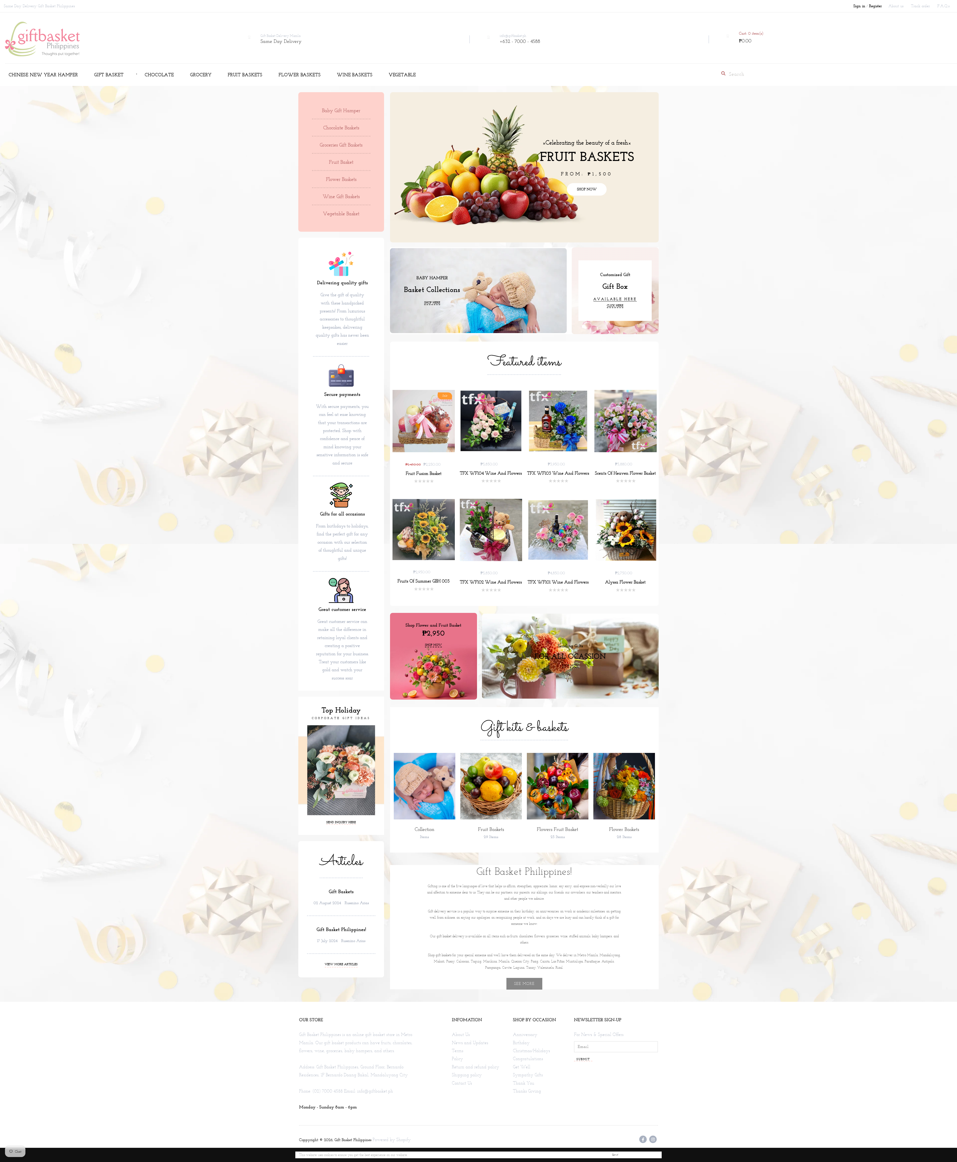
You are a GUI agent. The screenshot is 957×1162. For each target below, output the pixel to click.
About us (895, 5)
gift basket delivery (450, 936)
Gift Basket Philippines (352, 1139)
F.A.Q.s (943, 5)
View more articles (341, 964)
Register (875, 5)
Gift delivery (437, 911)
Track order (920, 5)
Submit (583, 1059)
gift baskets (443, 955)
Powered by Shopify (392, 1139)
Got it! (615, 1154)
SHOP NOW (587, 189)
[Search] (723, 73)
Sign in (859, 5)
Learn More (416, 1155)
